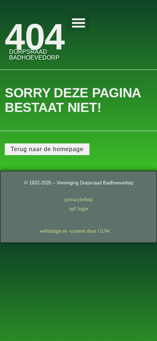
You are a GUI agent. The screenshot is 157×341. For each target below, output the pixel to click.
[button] (78, 23)
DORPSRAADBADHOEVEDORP (34, 55)
